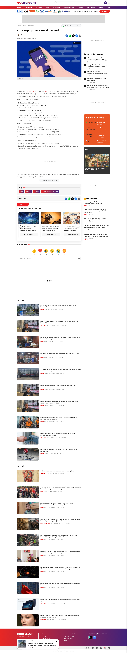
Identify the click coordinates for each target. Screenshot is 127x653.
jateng (96, 11)
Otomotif (56, 7)
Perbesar (77, 43)
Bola (47, 7)
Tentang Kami (46, 638)
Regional (104, 11)
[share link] (79, 35)
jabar (86, 11)
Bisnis (25, 26)
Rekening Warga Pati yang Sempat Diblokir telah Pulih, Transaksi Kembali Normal (41, 645)
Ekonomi (39, 7)
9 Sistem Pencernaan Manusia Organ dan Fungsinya (57, 471)
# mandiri (28, 191)
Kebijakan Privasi (69, 636)
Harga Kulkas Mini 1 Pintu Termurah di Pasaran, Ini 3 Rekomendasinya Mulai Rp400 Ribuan (96, 236)
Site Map (66, 640)
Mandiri (47, 91)
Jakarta (80, 11)
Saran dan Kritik (68, 638)
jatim (90, 11)
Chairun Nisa (101, 122)
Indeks (109, 7)
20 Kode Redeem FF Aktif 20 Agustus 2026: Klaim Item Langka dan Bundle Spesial (97, 73)
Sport (101, 7)
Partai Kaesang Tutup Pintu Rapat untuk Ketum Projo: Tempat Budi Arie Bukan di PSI (96, 211)
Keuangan (31, 26)
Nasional (29, 7)
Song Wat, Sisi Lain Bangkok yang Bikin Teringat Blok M (96, 168)
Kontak (44, 636)
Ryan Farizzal (101, 140)
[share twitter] (73, 35)
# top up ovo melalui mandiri (50, 191)
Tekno (80, 7)
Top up (28, 91)
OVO (33, 91)
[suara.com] (26, 3)
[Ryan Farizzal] (91, 142)
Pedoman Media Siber (70, 634)
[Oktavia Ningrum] (92, 136)
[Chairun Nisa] (91, 123)
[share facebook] (66, 35)
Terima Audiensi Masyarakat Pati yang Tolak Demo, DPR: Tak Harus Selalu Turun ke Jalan (98, 87)
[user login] (105, 3)
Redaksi (44, 634)
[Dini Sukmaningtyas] (92, 129)
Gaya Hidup (91, 7)
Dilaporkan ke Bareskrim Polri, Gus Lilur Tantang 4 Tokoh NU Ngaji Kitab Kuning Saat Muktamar (98, 59)
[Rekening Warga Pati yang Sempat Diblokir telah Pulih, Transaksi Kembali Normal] (22, 644)
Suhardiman (25, 34)
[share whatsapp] (70, 35)
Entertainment (69, 7)
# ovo (21, 191)
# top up (36, 191)
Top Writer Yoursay (95, 117)
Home (19, 7)
